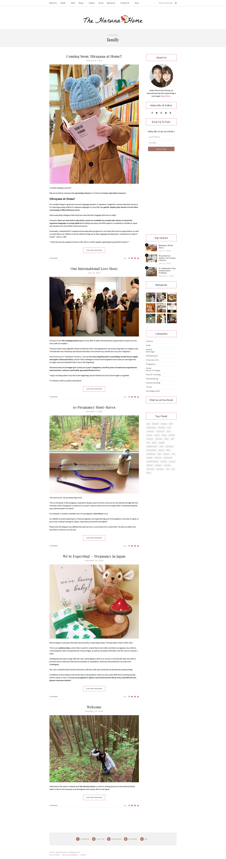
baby (148, 423)
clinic (169, 427)
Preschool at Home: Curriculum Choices (167, 258)
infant (168, 450)
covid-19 (149, 435)
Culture (92, 3)
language (149, 457)
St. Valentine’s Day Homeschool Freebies (167, 270)
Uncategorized (153, 391)
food (172, 439)
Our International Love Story (94, 268)
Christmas (161, 427)
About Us (53, 3)
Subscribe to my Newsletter (161, 131)
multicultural (168, 457)
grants (154, 442)
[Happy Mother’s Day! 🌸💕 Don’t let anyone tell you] (150, 297)
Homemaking (152, 378)
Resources (111, 3)
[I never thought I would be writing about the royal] (172, 308)
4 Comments (53, 696)
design (164, 435)
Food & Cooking (153, 374)
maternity (158, 457)
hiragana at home (152, 446)
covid (168, 431)
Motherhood (151, 356)
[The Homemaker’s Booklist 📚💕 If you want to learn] (161, 297)
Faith (73, 3)
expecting (159, 439)
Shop (137, 3)
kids (173, 454)
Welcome (94, 707)
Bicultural (155, 423)
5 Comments (53, 546)
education (150, 439)
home (161, 446)
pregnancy (158, 465)
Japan (159, 454)
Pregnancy (151, 364)
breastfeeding (151, 427)
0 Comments (53, 805)
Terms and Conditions (70, 855)
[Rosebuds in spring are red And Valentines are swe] (150, 308)
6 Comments (53, 397)
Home (81, 3)
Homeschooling (153, 383)
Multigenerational (152, 461)
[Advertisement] (161, 194)
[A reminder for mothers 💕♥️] (172, 297)
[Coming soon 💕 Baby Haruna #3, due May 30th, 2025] (150, 318)
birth (170, 423)
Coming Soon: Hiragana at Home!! (94, 56)
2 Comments (53, 258)
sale (173, 469)
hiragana (161, 442)
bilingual (164, 423)
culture (157, 435)
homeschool (169, 446)
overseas (172, 461)
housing (161, 450)
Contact (83, 855)
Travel (100, 3)
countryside (160, 431)
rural (167, 469)
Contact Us (125, 3)
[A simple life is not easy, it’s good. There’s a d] (172, 318)
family (166, 439)
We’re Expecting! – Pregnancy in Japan (94, 556)
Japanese (166, 454)
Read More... (166, 96)
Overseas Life (152, 360)
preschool (167, 465)
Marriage (150, 351)
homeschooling (151, 450)
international (151, 454)
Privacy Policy (54, 855)
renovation (160, 469)
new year (163, 461)
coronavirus (150, 431)
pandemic (150, 465)
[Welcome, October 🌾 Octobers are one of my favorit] (161, 318)
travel (149, 472)
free (148, 442)
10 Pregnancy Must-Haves (94, 407)
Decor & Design (153, 370)
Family (63, 3)
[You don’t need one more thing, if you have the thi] (161, 308)
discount (171, 435)
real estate (150, 469)
